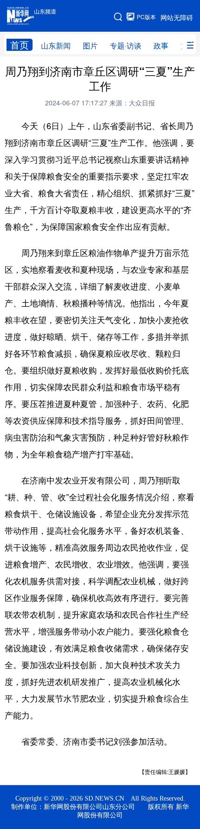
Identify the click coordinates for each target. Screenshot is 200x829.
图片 (90, 45)
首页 (19, 45)
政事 (160, 45)
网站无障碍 (176, 17)
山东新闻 (56, 45)
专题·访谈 (125, 45)
